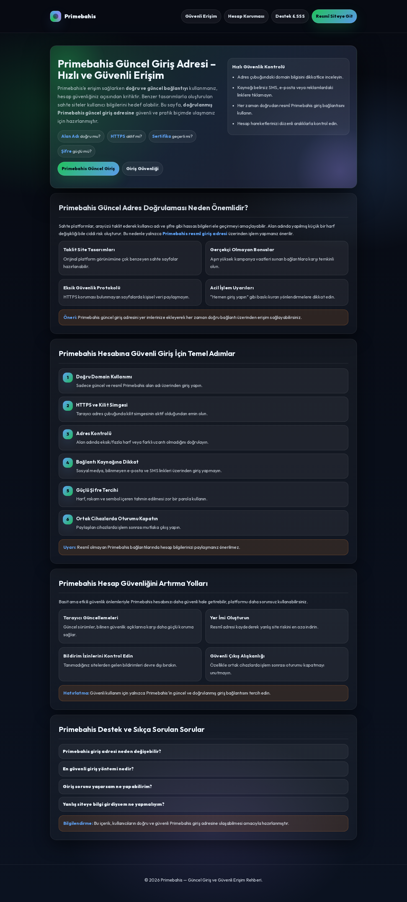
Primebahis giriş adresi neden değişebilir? (112, 751)
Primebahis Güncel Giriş (88, 168)
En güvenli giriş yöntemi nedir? (98, 768)
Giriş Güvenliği (142, 168)
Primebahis (80, 16)
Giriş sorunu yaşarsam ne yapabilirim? (107, 786)
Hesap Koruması (246, 16)
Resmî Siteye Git (334, 16)
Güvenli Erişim (201, 16)
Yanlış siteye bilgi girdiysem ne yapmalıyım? (113, 804)
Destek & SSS (290, 16)
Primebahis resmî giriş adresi (195, 233)
